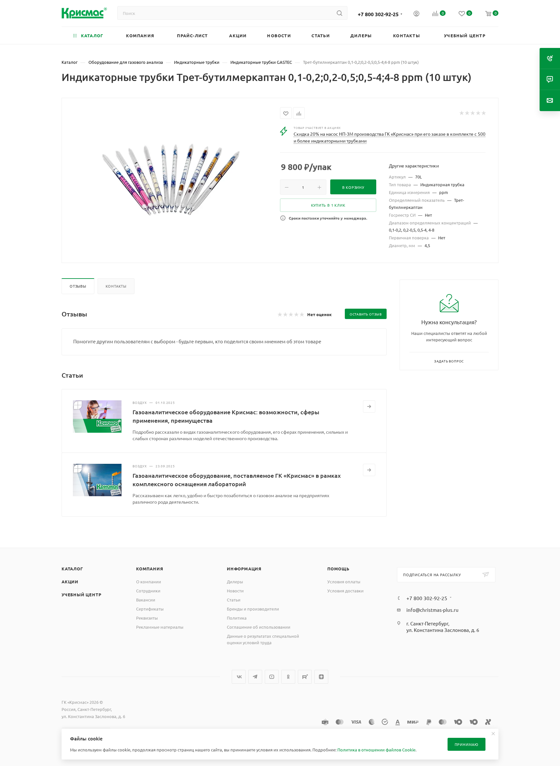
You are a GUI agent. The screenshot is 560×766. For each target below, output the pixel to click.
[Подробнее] (369, 406)
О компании (148, 581)
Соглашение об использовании (258, 627)
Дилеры (235, 581)
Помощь (338, 568)
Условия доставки (345, 590)
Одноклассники (288, 677)
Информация (244, 568)
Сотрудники (148, 590)
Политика (237, 618)
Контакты (116, 286)
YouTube (272, 677)
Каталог (72, 568)
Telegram (255, 677)
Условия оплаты (343, 581)
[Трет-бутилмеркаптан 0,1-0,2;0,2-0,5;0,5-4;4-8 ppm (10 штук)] (171, 180)
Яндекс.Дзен (321, 677)
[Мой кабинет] (416, 14)
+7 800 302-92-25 (378, 14)
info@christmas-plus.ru (432, 610)
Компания (149, 568)
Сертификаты (150, 609)
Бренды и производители (253, 609)
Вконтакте (239, 677)
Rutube (305, 677)
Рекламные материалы (159, 627)
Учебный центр (81, 594)
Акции (70, 581)
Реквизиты (147, 618)
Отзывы (78, 286)
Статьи (233, 599)
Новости (235, 590)
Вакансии (145, 599)
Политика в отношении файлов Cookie (376, 749)
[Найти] (339, 13)
